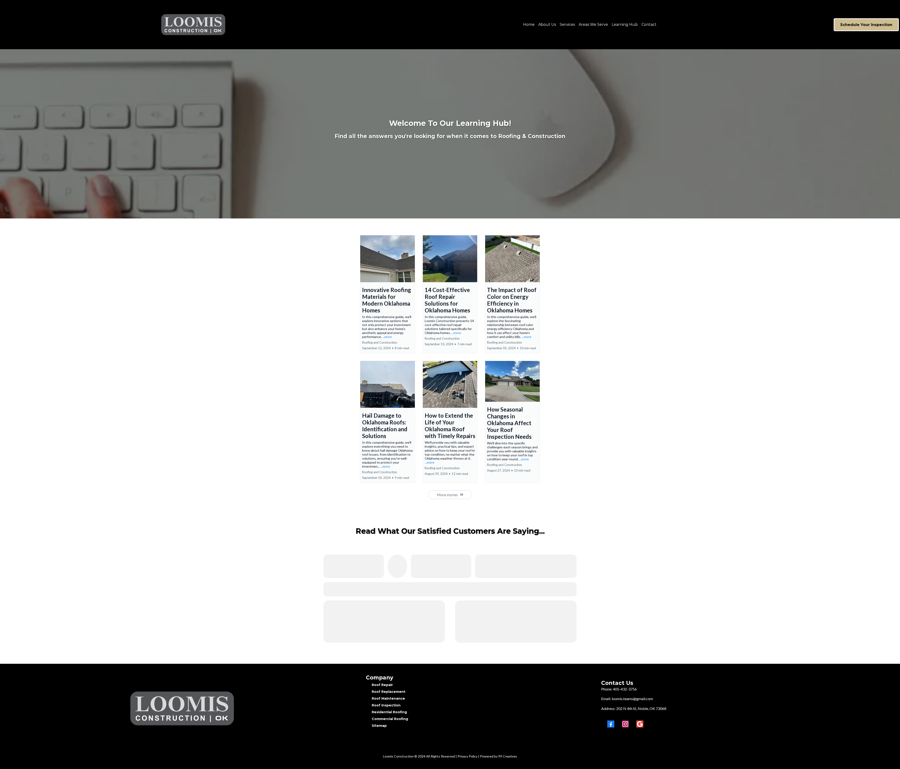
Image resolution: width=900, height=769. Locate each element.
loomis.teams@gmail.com (632, 698)
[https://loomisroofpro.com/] (115, 24)
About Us (547, 24)
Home (529, 24)
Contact (648, 24)
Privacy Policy (467, 756)
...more (387, 337)
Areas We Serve (593, 24)
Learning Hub (625, 24)
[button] (387, 294)
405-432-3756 (625, 689)
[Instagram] (625, 724)
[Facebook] (611, 724)
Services (567, 24)
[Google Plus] (640, 724)
